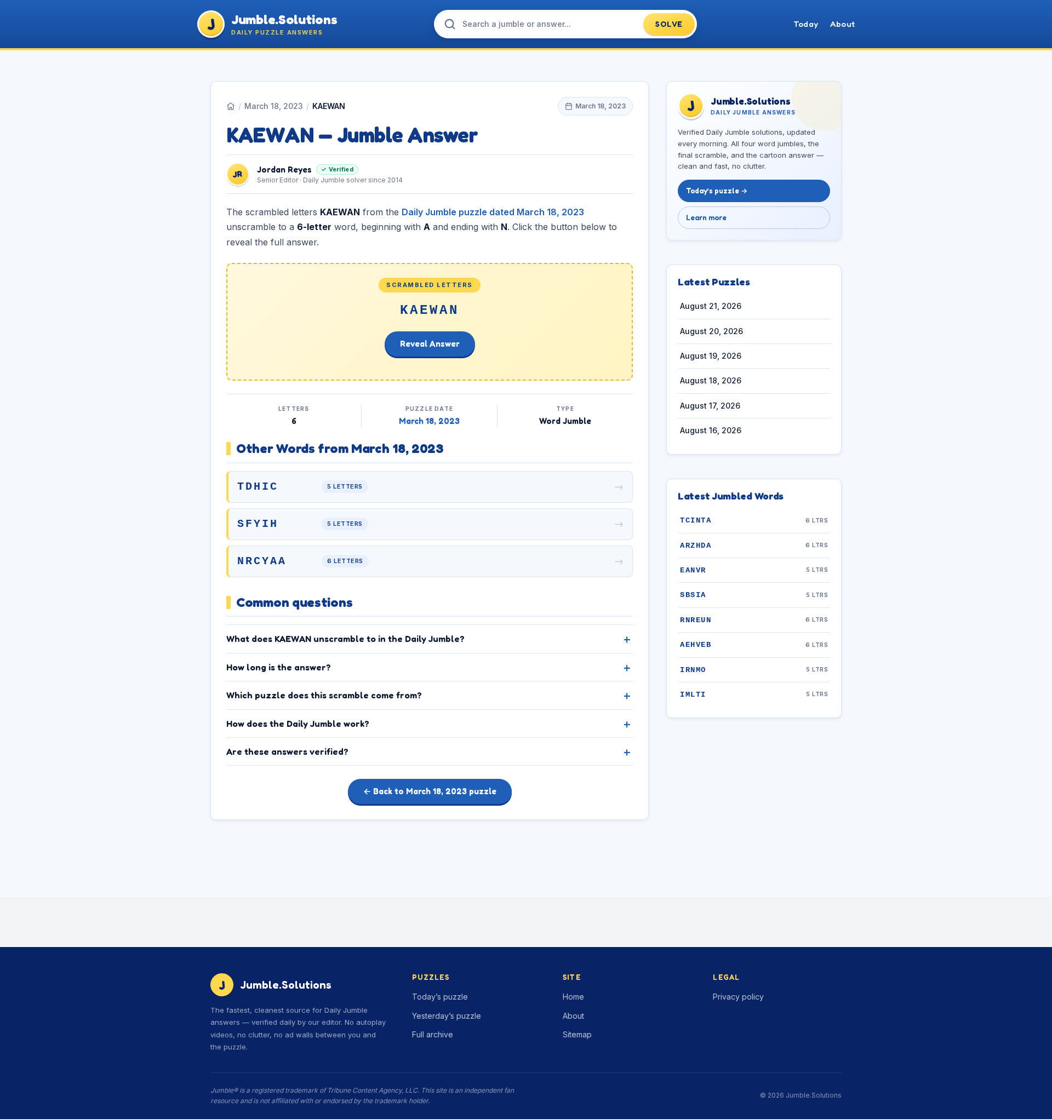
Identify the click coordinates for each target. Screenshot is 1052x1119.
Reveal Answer (430, 343)
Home (573, 996)
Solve (669, 23)
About (842, 24)
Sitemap (577, 1034)
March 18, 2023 (273, 106)
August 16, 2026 (710, 430)
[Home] (230, 106)
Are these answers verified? (287, 751)
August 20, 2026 (711, 331)
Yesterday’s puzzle (446, 1015)
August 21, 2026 (710, 306)
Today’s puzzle (440, 996)
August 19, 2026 (710, 356)
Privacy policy (738, 996)
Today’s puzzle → (716, 191)
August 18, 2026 (710, 381)
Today (805, 24)
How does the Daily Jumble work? (297, 723)
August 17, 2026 (710, 405)
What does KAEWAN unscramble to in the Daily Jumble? (345, 638)
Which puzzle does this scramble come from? (324, 695)
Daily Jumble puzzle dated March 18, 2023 (493, 211)
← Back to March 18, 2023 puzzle (429, 791)
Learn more (706, 217)
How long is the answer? (278, 667)
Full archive (432, 1034)
